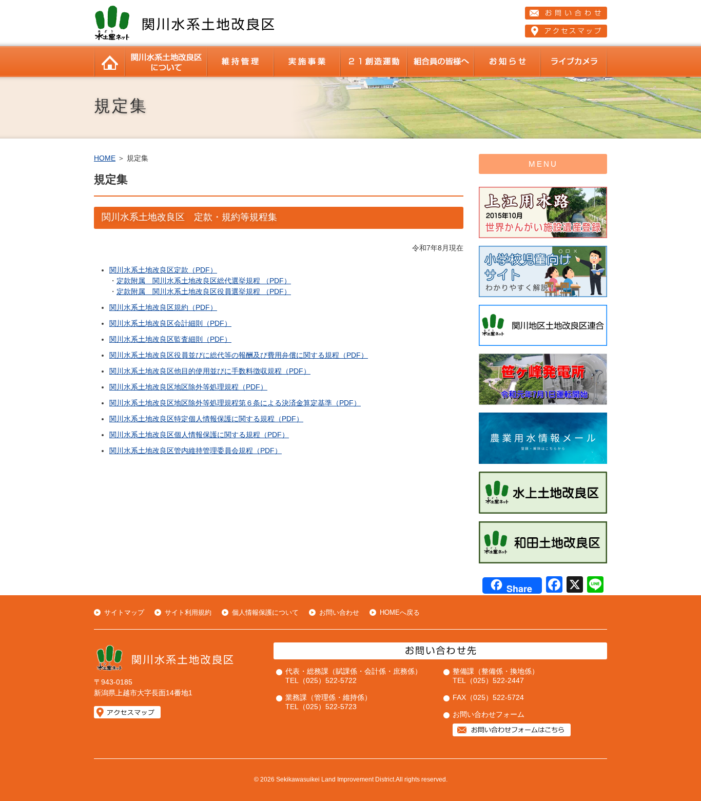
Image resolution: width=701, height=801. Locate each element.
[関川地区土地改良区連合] (543, 343)
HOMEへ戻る (400, 612)
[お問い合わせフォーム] (512, 734)
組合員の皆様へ (440, 61)
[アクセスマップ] (566, 31)
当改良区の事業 (307, 61)
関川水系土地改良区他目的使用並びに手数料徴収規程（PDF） (209, 371)
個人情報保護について (265, 612)
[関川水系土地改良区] (186, 38)
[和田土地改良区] (543, 561)
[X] (574, 585)
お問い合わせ (339, 612)
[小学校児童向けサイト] (543, 295)
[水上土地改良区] (543, 511)
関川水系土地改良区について (166, 61)
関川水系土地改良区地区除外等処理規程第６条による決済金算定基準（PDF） (235, 403)
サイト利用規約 (188, 612)
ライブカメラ (573, 61)
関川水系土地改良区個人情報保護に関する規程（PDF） (199, 435)
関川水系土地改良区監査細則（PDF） (170, 339)
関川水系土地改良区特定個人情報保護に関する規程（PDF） (206, 419)
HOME (109, 61)
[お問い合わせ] (566, 13)
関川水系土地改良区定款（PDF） (163, 270)
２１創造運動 (373, 61)
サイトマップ (124, 612)
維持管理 (240, 61)
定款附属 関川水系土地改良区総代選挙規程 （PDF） (203, 281)
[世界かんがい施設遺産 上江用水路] (543, 236)
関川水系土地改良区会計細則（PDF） (170, 323)
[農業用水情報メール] (543, 461)
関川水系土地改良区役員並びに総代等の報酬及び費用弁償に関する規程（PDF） (238, 355)
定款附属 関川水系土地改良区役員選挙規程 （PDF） (203, 291)
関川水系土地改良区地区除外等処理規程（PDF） (188, 387)
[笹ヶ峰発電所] (543, 402)
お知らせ (507, 61)
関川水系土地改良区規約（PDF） (163, 307)
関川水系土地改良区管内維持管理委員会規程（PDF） (195, 450)
